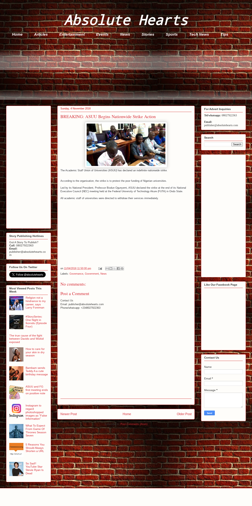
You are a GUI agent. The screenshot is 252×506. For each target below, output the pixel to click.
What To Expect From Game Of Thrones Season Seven (36, 430)
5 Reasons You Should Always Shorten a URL (35, 448)
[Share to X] (115, 268)
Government (92, 273)
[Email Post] (100, 268)
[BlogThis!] (111, 268)
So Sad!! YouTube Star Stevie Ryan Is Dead (35, 468)
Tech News (199, 34)
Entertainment (72, 34)
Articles (41, 34)
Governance (76, 273)
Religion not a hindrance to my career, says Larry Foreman (36, 302)
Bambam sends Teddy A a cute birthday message (37, 371)
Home (17, 34)
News (125, 34)
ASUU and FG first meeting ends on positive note (37, 390)
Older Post (184, 414)
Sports (172, 34)
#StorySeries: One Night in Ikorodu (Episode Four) (36, 321)
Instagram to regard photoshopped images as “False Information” (36, 412)
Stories (148, 34)
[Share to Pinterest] (122, 268)
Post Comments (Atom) (133, 424)
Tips (224, 34)
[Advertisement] (124, 72)
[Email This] (107, 268)
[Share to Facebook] (118, 268)
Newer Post (68, 414)
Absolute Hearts (126, 19)
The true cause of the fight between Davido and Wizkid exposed (26, 339)
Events (102, 34)
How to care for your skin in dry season (35, 352)
